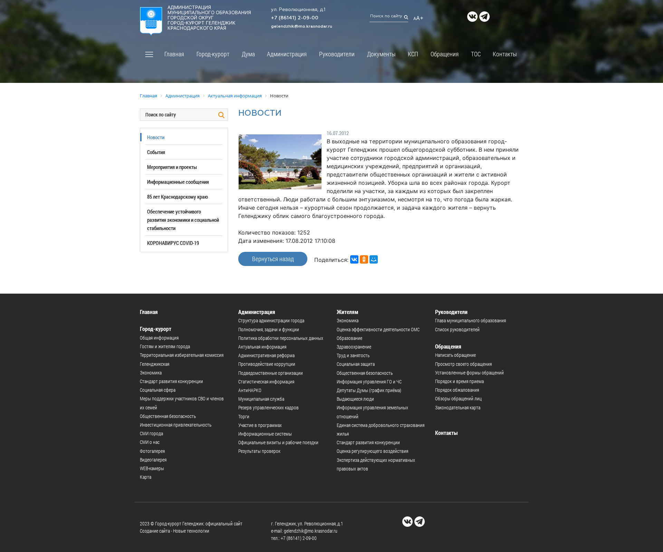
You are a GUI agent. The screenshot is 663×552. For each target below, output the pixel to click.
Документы (381, 54)
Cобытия (156, 152)
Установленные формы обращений (469, 372)
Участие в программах (260, 425)
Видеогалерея (153, 459)
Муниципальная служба (261, 399)
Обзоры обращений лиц (458, 398)
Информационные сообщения (178, 181)
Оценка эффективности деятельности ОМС (378, 329)
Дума (248, 54)
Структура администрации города (271, 320)
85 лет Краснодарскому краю (177, 196)
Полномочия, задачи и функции (268, 329)
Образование (349, 338)
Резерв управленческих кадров (268, 407)
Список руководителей (457, 329)
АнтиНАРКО (249, 390)
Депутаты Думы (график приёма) (369, 390)
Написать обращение (455, 355)
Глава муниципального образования (470, 320)
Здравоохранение (354, 346)
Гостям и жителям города (165, 346)
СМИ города (151, 433)
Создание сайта (155, 530)
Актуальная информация (262, 346)
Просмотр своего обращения (463, 364)
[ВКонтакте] (354, 259)
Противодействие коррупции (266, 364)
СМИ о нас (150, 442)
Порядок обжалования (457, 390)
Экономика (151, 372)
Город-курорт (212, 54)
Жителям (347, 311)
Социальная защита (356, 364)
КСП (413, 54)
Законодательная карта (457, 407)
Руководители (337, 54)
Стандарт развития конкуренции (171, 381)
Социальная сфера (157, 390)
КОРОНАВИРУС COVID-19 (173, 242)
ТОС (476, 54)
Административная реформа (266, 355)
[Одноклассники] (364, 259)
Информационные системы (265, 433)
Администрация (287, 54)
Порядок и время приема (459, 381)
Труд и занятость (353, 355)
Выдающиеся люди (355, 399)
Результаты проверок (259, 451)
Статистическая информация (266, 381)
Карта (145, 477)
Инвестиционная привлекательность (175, 424)
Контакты (505, 54)
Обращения (445, 54)
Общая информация (159, 337)
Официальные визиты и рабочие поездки (278, 442)
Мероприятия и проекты (172, 166)
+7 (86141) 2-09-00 (294, 18)
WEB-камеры (152, 468)
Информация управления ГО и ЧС (369, 381)
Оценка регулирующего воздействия (372, 451)
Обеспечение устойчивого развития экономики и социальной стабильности (183, 219)
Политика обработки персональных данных (280, 338)
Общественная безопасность (168, 416)
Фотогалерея (152, 451)
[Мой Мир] (373, 259)
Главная (174, 54)
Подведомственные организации (270, 373)
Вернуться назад (273, 259)
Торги (243, 416)
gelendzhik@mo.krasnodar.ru (301, 27)
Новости (155, 137)
